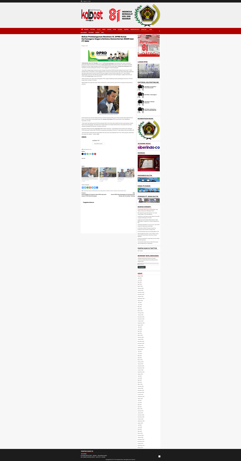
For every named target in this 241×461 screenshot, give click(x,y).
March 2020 (140, 433)
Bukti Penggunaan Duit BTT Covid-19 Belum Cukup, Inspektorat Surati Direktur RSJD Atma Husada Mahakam (148, 235)
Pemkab (115, 190)
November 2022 (141, 368)
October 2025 (140, 296)
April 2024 (140, 333)
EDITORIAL (92, 29)
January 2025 (140, 314)
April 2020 (140, 431)
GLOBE (114, 29)
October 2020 (140, 419)
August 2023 (140, 349)
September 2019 (141, 445)
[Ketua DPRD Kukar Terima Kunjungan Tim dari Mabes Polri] (126, 172)
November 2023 (141, 343)
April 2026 (140, 284)
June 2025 (140, 304)
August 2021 (140, 398)
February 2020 (141, 435)
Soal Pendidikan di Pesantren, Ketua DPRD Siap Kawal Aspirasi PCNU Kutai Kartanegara (94, 194)
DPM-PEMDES (84, 32)
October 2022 (140, 370)
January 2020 (140, 437)
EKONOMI (109, 29)
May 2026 (140, 282)
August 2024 (140, 325)
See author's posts (98, 143)
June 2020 (140, 427)
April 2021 (140, 406)
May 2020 (140, 429)
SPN (125, 190)
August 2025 (140, 300)
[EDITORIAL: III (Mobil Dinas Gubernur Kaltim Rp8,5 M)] (141, 110)
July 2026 (140, 278)
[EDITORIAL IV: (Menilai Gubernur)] (141, 102)
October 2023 (140, 345)
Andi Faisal (86, 190)
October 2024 (140, 321)
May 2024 (140, 331)
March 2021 (140, 408)
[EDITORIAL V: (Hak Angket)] (141, 95)
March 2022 (140, 384)
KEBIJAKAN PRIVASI (102, 455)
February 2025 (141, 312)
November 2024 (141, 319)
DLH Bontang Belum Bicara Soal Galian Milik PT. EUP (148, 231)
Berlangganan (142, 267)
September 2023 (141, 347)
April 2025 (140, 308)
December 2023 (141, 341)
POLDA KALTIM (120, 190)
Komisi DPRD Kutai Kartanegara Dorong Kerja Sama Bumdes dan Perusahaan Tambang (123, 194)
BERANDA (86, 29)
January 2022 (140, 388)
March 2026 (140, 286)
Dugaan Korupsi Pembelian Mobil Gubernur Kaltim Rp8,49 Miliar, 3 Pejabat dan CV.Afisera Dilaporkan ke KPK (148, 221)
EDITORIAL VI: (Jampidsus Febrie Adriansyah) (150, 87)
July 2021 (140, 400)
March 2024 (140, 335)
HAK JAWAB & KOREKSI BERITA (88, 457)
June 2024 (140, 329)
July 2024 (140, 327)
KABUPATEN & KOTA (135, 29)
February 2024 (141, 337)
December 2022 (141, 366)
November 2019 (141, 441)
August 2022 (140, 374)
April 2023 (140, 357)
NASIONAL (126, 29)
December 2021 (141, 390)
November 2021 (141, 392)
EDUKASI (97, 32)
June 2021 (140, 402)
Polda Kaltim (97, 128)
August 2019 (140, 447)
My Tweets (140, 250)
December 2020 (141, 415)
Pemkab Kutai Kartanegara (123, 66)
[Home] (82, 29)
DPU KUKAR (91, 32)
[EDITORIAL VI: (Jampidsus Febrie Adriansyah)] (141, 87)
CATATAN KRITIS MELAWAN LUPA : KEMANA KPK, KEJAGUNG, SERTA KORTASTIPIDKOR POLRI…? (148, 72)
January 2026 (140, 290)
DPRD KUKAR (95, 190)
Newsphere (126, 459)
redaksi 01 (95, 140)
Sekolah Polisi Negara (108, 119)
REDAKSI (95, 455)
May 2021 (140, 404)
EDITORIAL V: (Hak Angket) (151, 94)
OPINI (102, 32)
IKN (92, 124)
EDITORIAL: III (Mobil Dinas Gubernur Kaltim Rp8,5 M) (150, 110)
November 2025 (141, 294)
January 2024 (140, 339)
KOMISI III (108, 190)
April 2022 (140, 382)
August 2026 (140, 276)
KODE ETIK (98, 457)
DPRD (150, 29)
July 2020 (140, 425)
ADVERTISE (143, 29)
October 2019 (140, 443)
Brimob (106, 67)
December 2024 (141, 316)
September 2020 (141, 421)
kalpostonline (103, 190)
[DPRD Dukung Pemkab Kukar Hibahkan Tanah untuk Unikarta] (108, 172)
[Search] (159, 31)
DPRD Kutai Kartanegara (108, 63)
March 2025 (140, 310)
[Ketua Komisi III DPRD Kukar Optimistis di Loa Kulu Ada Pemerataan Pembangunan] (90, 172)
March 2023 (140, 359)
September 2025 (141, 298)
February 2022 (141, 386)
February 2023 (141, 361)
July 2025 (140, 302)
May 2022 (140, 380)
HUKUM (103, 29)
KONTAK (103, 457)
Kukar (112, 190)
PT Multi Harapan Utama (106, 64)
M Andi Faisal (90, 76)
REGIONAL (120, 29)
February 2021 (141, 410)
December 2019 (141, 439)
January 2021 (140, 412)
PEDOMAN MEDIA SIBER (86, 455)
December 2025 (141, 292)
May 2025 (140, 306)
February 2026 (141, 288)
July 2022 (140, 376)
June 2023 (140, 353)
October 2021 (140, 394)
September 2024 (141, 323)
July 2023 (140, 351)
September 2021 (141, 396)
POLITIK (98, 29)
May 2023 (140, 355)
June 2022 (140, 378)
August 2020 (140, 423)
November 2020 (141, 417)
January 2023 (140, 363)
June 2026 (140, 280)
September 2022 (141, 372)
